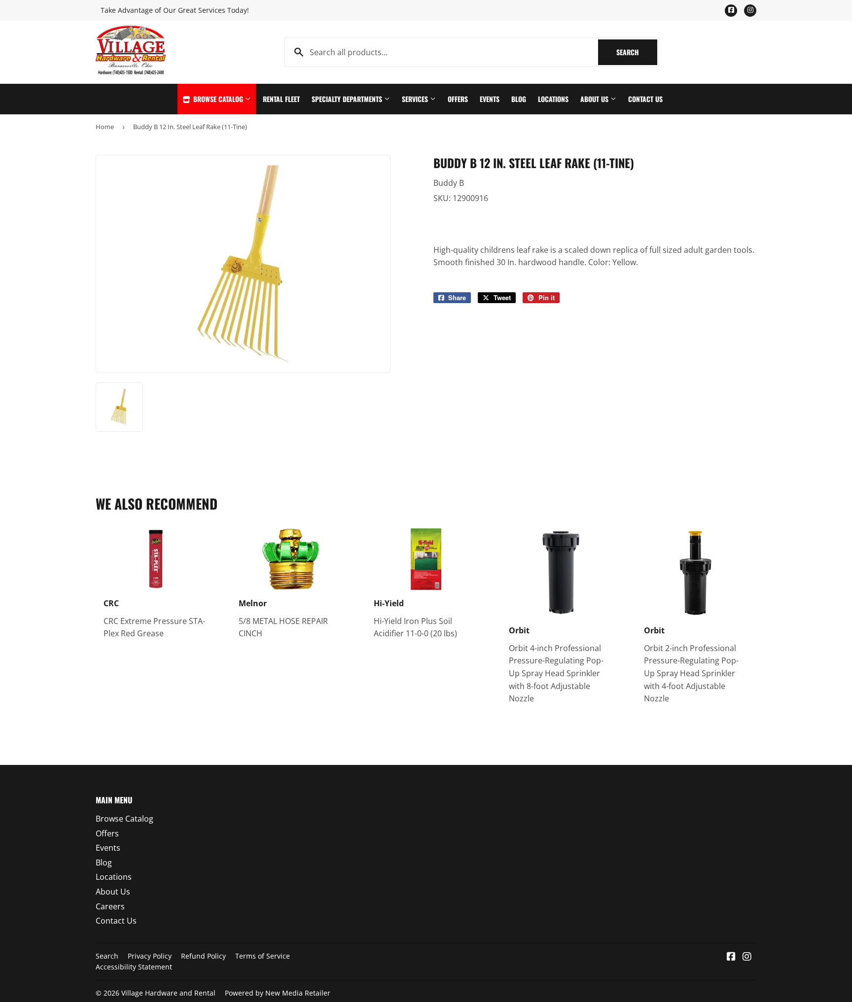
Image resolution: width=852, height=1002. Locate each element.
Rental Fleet (281, 99)
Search (636, 52)
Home (105, 126)
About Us (595, 99)
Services (416, 99)
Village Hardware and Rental (168, 993)
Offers (458, 99)
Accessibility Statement (134, 966)
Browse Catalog (218, 99)
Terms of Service (262, 956)
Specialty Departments (348, 99)
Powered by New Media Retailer (277, 993)
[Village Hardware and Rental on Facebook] (731, 957)
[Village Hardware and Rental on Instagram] (747, 957)
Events (489, 99)
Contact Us (645, 99)
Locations (553, 99)
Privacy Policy (150, 956)
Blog (518, 99)
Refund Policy (203, 956)
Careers (110, 906)
